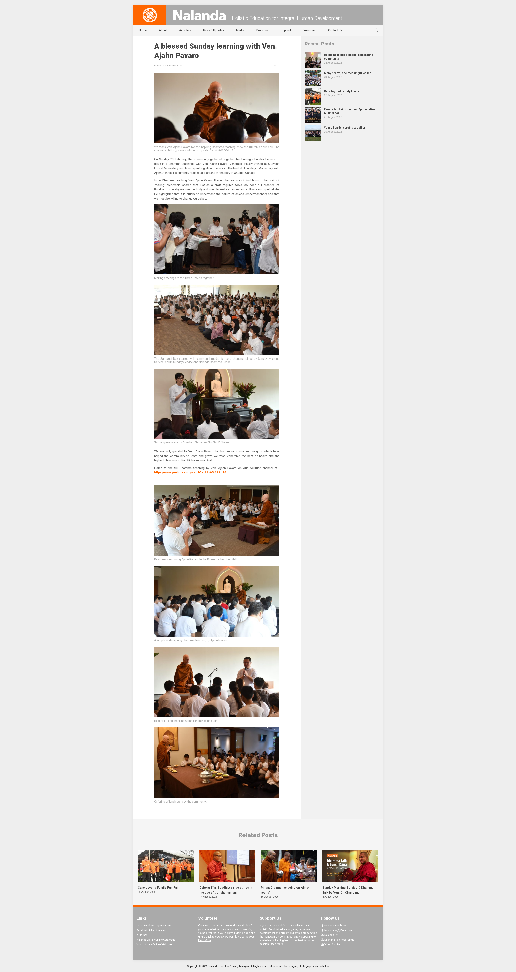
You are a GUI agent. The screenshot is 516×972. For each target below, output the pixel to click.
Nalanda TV (331, 934)
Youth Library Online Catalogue (154, 944)
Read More (204, 940)
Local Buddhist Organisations (154, 925)
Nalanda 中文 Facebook (338, 930)
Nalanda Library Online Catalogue (156, 939)
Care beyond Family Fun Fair (158, 887)
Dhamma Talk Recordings (339, 939)
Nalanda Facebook (335, 925)
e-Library (142, 934)
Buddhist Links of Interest (151, 930)
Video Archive (332, 944)
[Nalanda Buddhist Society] (199, 15)
